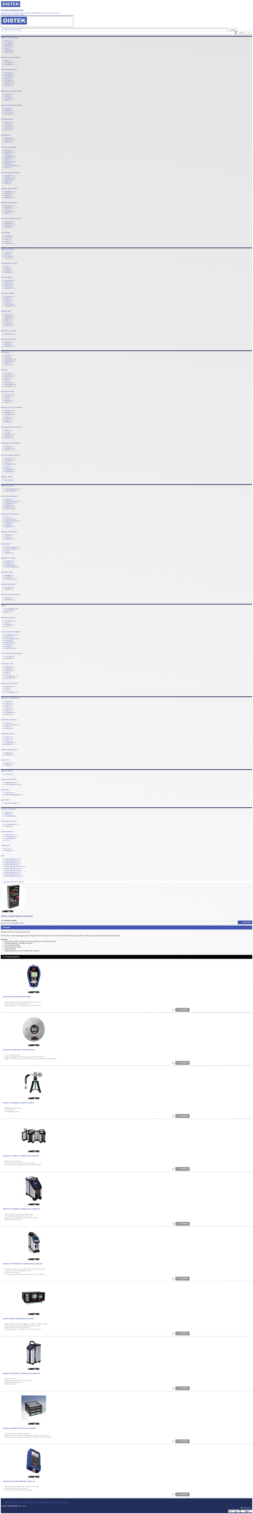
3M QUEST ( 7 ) (10, 288)
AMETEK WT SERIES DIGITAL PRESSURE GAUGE (19, 1050)
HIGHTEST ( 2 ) (9, 140)
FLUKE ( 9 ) (8, 537)
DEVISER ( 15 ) (9, 418)
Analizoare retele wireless (9, 532)
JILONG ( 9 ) (8, 525)
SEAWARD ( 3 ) (9, 64)
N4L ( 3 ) (7, 623)
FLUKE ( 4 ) (8, 108)
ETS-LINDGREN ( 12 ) (11, 692)
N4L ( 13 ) (8, 462)
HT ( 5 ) (7, 381)
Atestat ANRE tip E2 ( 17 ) (13, 874)
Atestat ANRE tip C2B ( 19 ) (13, 870)
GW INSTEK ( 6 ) (10, 414)
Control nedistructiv (7, 831)
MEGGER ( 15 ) (9, 138)
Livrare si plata (45, 13)
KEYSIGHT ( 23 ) (10, 395)
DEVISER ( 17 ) (9, 563)
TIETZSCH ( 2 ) (9, 80)
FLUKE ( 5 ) (8, 96)
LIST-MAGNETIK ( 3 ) (11, 824)
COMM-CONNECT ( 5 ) (12, 549)
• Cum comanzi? (64, 1502)
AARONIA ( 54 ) (10, 611)
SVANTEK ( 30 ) (10, 304)
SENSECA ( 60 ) (9, 280)
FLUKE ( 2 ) (8, 298)
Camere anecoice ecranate (9, 683)
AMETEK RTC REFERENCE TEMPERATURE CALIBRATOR (21, 1209)
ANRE (2, 856)
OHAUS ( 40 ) (9, 774)
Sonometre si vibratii (7, 293)
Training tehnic (5, 845)
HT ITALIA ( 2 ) (9, 98)
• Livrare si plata (54, 1502)
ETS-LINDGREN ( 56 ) (11, 609)
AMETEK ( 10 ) (9, 744)
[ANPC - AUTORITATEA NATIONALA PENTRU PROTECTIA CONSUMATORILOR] (246, 1508)
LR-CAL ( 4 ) (8, 741)
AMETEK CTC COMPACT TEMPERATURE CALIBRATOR (21, 1156)
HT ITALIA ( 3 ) (9, 128)
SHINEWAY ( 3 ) (10, 553)
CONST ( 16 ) (9, 739)
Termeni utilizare (14, 13)
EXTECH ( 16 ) (9, 326)
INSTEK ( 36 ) (9, 436)
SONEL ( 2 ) (8, 78)
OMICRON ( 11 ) (10, 224)
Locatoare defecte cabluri (9, 188)
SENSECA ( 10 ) (9, 296)
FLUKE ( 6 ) (8, 723)
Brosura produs (7, 923)
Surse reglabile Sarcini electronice (11, 427)
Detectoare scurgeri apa (8, 331)
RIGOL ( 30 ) (9, 363)
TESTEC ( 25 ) (9, 365)
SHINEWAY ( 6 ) (10, 527)
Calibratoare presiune (7, 734)
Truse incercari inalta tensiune (10, 173)
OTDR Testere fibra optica (9, 496)
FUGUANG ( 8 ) (9, 243)
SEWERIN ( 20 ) (9, 316)
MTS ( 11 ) (8, 612)
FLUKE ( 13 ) (9, 737)
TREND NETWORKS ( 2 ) (12, 521)
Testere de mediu (6, 277)
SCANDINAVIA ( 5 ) (11, 565)
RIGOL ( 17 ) (9, 402)
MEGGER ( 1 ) (9, 45)
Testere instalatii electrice (9, 69)
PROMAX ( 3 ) (9, 523)
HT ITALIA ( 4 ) (9, 112)
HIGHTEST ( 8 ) (9, 152)
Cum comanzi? (55, 13)
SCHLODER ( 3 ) (10, 656)
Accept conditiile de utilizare (9, 15)
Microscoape (5, 790)
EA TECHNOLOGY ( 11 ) (12, 165)
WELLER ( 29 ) (9, 480)
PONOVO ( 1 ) (9, 164)
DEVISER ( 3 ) (9, 577)
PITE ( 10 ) (8, 240)
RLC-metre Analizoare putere (10, 455)
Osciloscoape (5, 352)
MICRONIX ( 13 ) (10, 686)
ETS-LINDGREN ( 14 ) (11, 676)
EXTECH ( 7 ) (9, 344)
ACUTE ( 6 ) (8, 357)
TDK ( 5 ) (7, 674)
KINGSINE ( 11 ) (10, 225)
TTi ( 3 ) (7, 466)
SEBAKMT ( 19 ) (10, 176)
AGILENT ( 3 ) (9, 126)
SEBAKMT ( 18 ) (10, 334)
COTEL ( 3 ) (8, 154)
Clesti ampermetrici (7, 119)
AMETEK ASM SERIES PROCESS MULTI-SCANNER (19, 1428)
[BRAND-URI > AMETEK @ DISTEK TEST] (8, 912)
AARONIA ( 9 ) (9, 641)
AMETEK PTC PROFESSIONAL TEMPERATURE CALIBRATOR (22, 1264)
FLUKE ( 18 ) (9, 73)
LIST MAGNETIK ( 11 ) (12, 635)
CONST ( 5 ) (8, 707)
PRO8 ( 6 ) (8, 183)
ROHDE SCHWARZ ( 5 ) (12, 547)
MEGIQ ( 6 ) (8, 646)
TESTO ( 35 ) (9, 314)
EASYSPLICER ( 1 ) (10, 509)
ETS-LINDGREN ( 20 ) (11, 639)
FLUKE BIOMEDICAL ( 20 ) (13, 784)
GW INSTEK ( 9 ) (10, 178)
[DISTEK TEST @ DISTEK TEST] (14, 24)
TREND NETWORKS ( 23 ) (13, 489)
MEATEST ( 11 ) (10, 763)
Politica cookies (25, 13)
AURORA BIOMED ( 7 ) (12, 803)
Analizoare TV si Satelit (8, 558)
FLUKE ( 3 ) (8, 238)
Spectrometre (5, 800)
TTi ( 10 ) (7, 432)
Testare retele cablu (7, 486)
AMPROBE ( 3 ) (9, 197)
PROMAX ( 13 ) (9, 575)
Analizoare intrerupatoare (9, 202)
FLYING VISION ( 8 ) (11, 837)
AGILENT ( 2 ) (9, 709)
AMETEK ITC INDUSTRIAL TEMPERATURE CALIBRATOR (21, 1373)
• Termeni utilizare (23, 1502)
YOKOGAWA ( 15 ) (10, 503)
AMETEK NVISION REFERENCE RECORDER (16, 997)
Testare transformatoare (9, 147)
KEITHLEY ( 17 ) (10, 450)
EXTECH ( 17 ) (9, 84)
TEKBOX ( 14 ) (9, 667)
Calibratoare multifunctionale (10, 698)
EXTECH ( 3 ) (9, 701)
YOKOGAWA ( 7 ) (10, 713)
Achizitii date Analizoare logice (10, 443)
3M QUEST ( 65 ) (10, 306)
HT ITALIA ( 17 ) (10, 76)
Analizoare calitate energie (9, 38)
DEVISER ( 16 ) (9, 505)
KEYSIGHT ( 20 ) (10, 375)
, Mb (19, 923)
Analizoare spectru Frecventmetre (11, 407)
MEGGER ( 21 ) (9, 150)
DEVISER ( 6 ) (9, 598)
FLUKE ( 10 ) (9, 322)
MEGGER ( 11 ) (9, 194)
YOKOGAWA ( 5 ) (10, 361)
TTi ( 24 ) (7, 398)
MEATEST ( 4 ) (9, 753)
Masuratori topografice (8, 809)
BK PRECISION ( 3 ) (11, 579)
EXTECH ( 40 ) (9, 382)
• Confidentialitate (45, 1502)
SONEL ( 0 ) (8, 100)
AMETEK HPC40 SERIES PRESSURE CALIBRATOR (19, 1481)
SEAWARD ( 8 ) (9, 180)
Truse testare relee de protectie (11, 218)
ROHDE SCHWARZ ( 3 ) (12, 567)
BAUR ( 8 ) (8, 160)
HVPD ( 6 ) (8, 167)
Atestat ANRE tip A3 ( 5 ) (12, 865)
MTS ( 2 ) (8, 626)
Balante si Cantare (7, 771)
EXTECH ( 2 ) (9, 468)
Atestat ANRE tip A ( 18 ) (12, 859)
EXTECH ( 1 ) (9, 727)
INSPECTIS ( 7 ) (10, 793)
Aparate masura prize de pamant (11, 105)
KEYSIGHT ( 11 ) (10, 458)
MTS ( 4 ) (8, 672)
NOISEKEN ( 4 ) (10, 658)
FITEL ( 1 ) (8, 517)
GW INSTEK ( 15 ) (10, 386)
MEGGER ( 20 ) (9, 222)
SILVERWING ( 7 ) (10, 838)
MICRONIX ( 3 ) (9, 671)
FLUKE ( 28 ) (9, 286)
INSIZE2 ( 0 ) (9, 812)
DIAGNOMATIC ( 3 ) (11, 782)
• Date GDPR (14, 1502)
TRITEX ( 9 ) (8, 826)
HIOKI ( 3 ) (8, 48)
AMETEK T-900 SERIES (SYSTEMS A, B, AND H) (18, 1103)
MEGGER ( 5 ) (9, 110)
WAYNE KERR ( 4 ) (10, 162)
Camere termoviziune (8, 249)
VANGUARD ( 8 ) (10, 211)
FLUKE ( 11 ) (9, 355)
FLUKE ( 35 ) (9, 499)
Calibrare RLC (5, 760)
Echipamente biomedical (8, 779)
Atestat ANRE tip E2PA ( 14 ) (14, 876)
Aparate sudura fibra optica (9, 514)
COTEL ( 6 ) (8, 227)
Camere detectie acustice (9, 263)
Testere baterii (5, 232)
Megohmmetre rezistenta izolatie (11, 91)
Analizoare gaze (6, 311)
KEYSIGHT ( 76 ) (10, 448)
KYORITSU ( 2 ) (9, 46)
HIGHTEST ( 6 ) (9, 208)
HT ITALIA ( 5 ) (9, 256)
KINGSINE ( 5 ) (9, 755)
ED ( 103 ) (8, 849)
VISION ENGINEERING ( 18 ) (14, 795)
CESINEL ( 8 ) (9, 50)
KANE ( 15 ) (8, 320)
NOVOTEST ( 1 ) (10, 637)
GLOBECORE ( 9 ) (10, 156)
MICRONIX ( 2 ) (9, 625)
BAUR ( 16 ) (8, 181)
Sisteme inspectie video (8, 339)
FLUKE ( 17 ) (9, 252)
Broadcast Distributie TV (8, 584)
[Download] (174, 1010)
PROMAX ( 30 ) (9, 561)
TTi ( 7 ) (7, 416)
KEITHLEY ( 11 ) (10, 377)
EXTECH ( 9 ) (9, 300)
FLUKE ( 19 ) (9, 41)
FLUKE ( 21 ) (9, 703)
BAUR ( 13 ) (8, 195)
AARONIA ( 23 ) (10, 412)
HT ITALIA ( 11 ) (10, 62)
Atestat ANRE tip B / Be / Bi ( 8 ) (15, 867)
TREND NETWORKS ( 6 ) (12, 501)
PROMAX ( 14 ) (9, 851)
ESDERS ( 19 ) (9, 318)
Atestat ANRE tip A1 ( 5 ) (12, 861)
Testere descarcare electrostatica (11, 653)
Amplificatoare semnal (8, 618)
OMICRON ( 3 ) (9, 472)
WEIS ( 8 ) (8, 213)
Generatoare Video (7, 572)
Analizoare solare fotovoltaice (10, 57)
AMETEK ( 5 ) (9, 714)
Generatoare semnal (7, 391)
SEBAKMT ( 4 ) (9, 346)
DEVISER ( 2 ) (9, 589)
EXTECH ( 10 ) (9, 52)
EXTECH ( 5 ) (9, 142)
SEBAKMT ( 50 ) (10, 192)
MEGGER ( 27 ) (9, 75)
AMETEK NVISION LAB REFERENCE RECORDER (18, 1319)
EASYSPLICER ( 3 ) (10, 519)
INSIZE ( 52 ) (9, 814)
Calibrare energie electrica (9, 750)
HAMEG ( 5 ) (9, 422)
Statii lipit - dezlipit (6, 477)
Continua (22, 15)
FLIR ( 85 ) (8, 254)
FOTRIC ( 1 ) (9, 270)
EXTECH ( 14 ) (9, 130)
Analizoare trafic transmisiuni (10, 594)
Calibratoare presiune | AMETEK (13, 882)
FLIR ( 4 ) (7, 266)
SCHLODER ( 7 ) (10, 669)
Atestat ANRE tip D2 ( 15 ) (13, 872)
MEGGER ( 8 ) (9, 236)
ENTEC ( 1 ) (8, 60)
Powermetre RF (6, 544)
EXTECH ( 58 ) (9, 284)
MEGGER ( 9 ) (9, 206)
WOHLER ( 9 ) (9, 324)
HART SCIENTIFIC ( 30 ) (12, 725)
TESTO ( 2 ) (8, 302)
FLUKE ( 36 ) (9, 373)
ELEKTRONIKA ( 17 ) (11, 491)
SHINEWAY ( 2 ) (10, 539)
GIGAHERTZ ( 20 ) (10, 648)
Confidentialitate (35, 13)
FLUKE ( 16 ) (9, 124)
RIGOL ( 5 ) (8, 379)
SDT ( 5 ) (7, 840)
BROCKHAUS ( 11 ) (11, 642)
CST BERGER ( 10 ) (11, 816)
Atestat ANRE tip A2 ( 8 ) (12, 863)
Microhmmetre (5, 135)
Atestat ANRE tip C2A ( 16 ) (13, 868)
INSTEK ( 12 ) (9, 396)
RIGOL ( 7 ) (8, 420)
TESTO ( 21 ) (9, 258)
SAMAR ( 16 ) (9, 765)
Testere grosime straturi (8, 821)
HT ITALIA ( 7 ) (9, 43)
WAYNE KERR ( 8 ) (10, 464)
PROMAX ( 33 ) (9, 587)
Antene (3, 605)
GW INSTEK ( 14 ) (10, 359)
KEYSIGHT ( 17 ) (10, 411)
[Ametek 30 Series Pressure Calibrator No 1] (13, 909)
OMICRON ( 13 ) (10, 158)
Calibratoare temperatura (9, 720)
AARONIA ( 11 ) (10, 400)
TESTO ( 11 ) (9, 86)
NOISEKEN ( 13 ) (10, 678)
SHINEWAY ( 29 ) (10, 507)
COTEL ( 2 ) (8, 210)
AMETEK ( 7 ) (9, 728)
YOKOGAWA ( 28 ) (10, 384)
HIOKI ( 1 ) (8, 241)
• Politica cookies (34, 1502)
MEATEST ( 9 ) (9, 705)
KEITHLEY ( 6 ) (9, 438)
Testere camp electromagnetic (10, 632)
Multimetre (4, 370)
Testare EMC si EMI (7, 664)
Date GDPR (4, 13)
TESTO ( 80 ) (9, 282)
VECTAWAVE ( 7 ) (10, 621)
